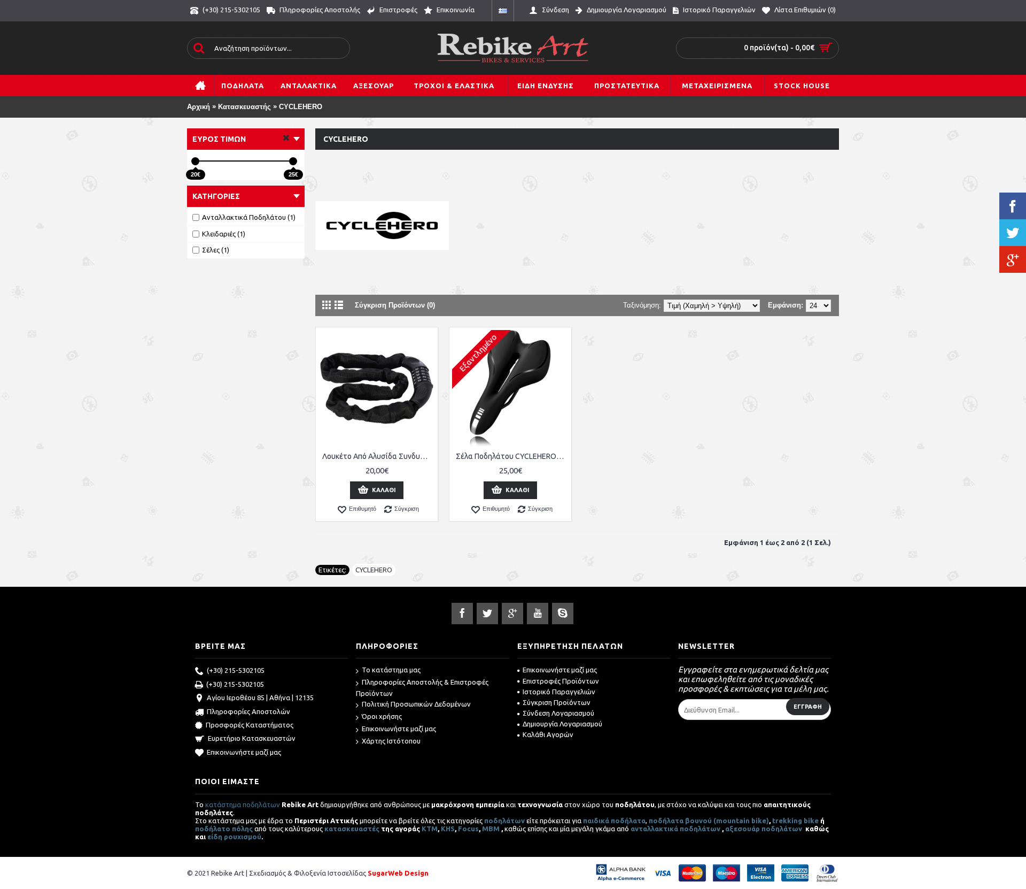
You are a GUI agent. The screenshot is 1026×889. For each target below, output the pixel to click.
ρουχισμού (242, 836)
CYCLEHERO (300, 107)
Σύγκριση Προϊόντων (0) (395, 305)
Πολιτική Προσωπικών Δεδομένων (416, 704)
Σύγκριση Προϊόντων (556, 702)
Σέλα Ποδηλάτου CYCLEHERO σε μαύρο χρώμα (512, 456)
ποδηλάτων (504, 820)
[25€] (293, 161)
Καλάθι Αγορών (548, 734)
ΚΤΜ (430, 828)
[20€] (195, 161)
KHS (448, 828)
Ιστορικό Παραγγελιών (559, 691)
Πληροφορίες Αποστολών (248, 711)
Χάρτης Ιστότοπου (391, 741)
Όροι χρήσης (382, 716)
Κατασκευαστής (244, 107)
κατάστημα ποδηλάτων (242, 804)
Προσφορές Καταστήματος (249, 725)
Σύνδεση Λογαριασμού (558, 713)
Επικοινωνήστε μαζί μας (244, 752)
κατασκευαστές (351, 828)
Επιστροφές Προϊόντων (561, 681)
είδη (215, 836)
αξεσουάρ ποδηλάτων (764, 828)
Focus (468, 828)
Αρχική (198, 107)
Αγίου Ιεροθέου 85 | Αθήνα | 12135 (260, 697)
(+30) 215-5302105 (236, 670)
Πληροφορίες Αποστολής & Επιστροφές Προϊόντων (422, 687)
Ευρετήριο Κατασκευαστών (252, 738)
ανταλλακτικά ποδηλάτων (675, 828)
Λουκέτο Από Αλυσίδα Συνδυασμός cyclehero (378, 456)
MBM (491, 828)
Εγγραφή (808, 706)
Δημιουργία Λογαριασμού (562, 723)
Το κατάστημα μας (391, 669)
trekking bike (795, 820)
